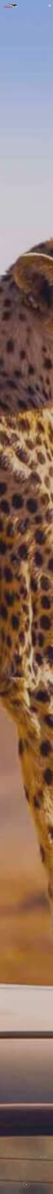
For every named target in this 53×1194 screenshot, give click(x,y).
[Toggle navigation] (49, 6)
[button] (41, 1157)
